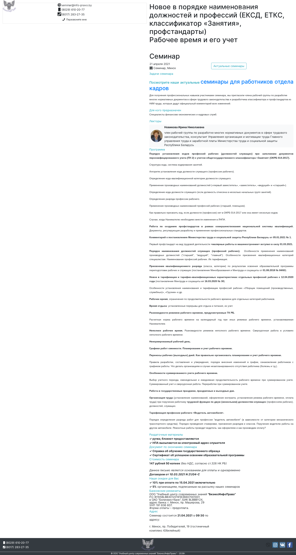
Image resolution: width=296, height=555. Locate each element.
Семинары (227, 8)
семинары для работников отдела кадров (221, 85)
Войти (288, 8)
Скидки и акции (248, 8)
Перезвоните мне (76, 19)
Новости (211, 8)
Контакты (267, 8)
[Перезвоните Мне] (229, 4)
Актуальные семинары (228, 66)
